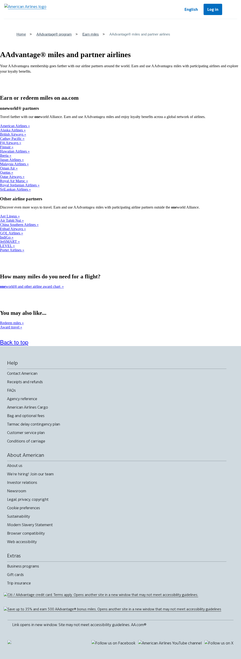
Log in (212, 9)
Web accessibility (22, 541)
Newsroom (16, 491)
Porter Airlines (11, 250)
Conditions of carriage (26, 441)
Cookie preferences (23, 507)
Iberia (4, 156)
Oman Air (8, 168)
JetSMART (9, 242)
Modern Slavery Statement (30, 524)
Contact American (22, 373)
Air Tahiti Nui (11, 220)
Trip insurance (19, 583)
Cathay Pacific (11, 139)
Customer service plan (26, 432)
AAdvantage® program (54, 34)
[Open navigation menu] (230, 9)
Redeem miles (11, 323)
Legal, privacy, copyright (27, 499)
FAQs (11, 390)
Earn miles (90, 34)
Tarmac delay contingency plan (33, 424)
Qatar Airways (11, 177)
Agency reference (22, 398)
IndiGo (6, 237)
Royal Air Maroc (13, 181)
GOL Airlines (10, 233)
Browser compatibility (26, 533)
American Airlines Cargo (27, 407)
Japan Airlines (11, 160)
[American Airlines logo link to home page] (25, 9)
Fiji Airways (9, 143)
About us (14, 465)
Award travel (10, 327)
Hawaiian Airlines (14, 151)
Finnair (6, 147)
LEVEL (6, 246)
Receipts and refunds (25, 381)
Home (21, 34)
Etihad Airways (12, 229)
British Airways (12, 134)
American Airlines (14, 126)
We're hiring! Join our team (30, 474)
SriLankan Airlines (14, 189)
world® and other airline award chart (31, 286)
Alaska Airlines (12, 130)
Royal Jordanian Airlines (19, 185)
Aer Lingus (9, 216)
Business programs (23, 566)
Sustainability (18, 516)
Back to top (14, 342)
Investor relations (22, 482)
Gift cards (15, 574)
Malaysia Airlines (13, 164)
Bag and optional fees (25, 415)
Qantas (5, 172)
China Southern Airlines (18, 225)
